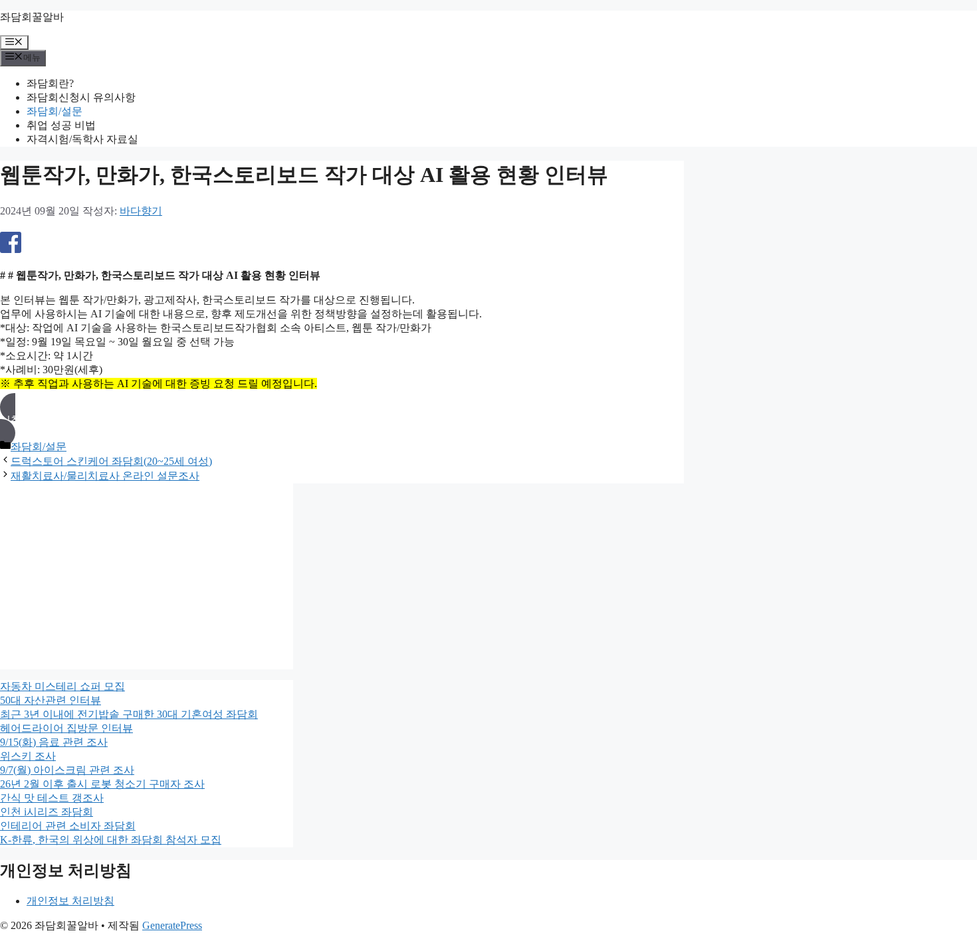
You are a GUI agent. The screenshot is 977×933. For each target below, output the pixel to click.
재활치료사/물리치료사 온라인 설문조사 (105, 475)
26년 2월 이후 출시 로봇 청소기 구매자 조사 (102, 784)
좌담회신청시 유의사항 (81, 97)
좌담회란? (50, 83)
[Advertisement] (146, 576)
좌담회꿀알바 (32, 17)
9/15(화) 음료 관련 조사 (54, 742)
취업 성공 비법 (61, 125)
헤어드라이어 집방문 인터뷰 (66, 728)
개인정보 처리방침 (70, 900)
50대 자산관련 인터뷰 (50, 700)
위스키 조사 (28, 756)
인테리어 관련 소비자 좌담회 (68, 825)
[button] (342, 420)
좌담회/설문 (54, 111)
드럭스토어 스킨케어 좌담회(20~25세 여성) (111, 461)
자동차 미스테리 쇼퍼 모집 (62, 686)
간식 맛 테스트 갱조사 (52, 798)
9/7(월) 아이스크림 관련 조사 (67, 770)
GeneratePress (172, 925)
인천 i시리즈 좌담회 (46, 811)
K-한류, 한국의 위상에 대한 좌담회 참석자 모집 (110, 839)
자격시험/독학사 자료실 (82, 139)
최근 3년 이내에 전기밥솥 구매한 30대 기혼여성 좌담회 (129, 714)
